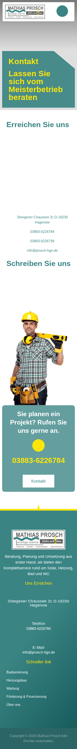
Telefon (38, 623)
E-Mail (38, 647)
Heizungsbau (16, 680)
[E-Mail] (38, 638)
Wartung (12, 688)
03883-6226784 (38, 460)
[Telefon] (38, 614)
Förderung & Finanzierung (26, 696)
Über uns (13, 704)
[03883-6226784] (38, 445)
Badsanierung (17, 672)
